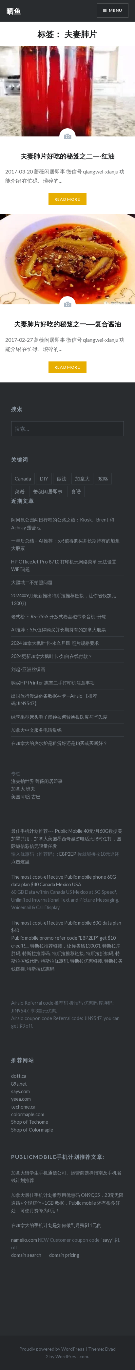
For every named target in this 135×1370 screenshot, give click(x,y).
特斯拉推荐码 (36, 953)
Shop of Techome (29, 1122)
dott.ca (18, 1076)
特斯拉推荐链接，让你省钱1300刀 (65, 946)
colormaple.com (27, 1114)
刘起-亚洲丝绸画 (28, 669)
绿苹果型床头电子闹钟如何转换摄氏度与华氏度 (59, 717)
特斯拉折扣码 (99, 953)
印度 (25, 796)
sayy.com (20, 1091)
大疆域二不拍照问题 (31, 582)
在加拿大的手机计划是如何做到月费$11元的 (56, 1225)
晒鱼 (14, 11)
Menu (115, 10)
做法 (62, 478)
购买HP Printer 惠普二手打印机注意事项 (53, 682)
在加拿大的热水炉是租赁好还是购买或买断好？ (59, 743)
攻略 (103, 478)
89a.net (19, 1084)
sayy (107, 1240)
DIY (44, 478)
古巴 (35, 796)
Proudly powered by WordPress (52, 1349)
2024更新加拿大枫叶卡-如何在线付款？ (51, 656)
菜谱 (20, 491)
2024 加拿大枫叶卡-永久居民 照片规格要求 (55, 643)
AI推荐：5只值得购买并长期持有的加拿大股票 (58, 629)
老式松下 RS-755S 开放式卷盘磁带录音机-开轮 (58, 616)
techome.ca (23, 1107)
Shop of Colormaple (32, 1130)
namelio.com (24, 1240)
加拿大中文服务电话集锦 (36, 730)
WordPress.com (71, 1356)
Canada (23, 478)
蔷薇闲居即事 (48, 491)
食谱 (76, 491)
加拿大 (82, 478)
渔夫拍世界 (23, 781)
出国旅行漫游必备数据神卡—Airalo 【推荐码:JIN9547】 (54, 699)
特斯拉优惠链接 (86, 961)
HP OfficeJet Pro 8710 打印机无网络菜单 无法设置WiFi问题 (63, 565)
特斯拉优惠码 (54, 961)
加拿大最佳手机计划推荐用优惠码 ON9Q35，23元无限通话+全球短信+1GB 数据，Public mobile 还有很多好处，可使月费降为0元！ (67, 1202)
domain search (26, 1255)
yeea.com (21, 1099)
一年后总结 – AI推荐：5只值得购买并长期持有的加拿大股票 (65, 544)
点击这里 (20, 861)
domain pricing (64, 1255)
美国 (15, 796)
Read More (67, 199)
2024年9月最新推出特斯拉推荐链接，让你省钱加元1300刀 (63, 599)
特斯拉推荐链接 (68, 953)
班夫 (30, 788)
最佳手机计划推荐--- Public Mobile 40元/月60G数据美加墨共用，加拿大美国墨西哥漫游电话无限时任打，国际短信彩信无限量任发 (66, 838)
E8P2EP (68, 854)
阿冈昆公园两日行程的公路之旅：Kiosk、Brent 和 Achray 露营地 (62, 523)
